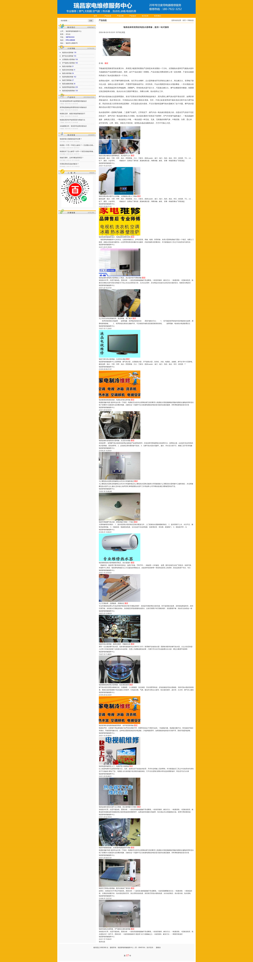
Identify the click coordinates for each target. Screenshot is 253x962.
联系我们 (157, 16)
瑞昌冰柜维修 (67, 73)
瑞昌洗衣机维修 (67, 70)
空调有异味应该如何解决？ (69, 164)
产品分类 (120, 16)
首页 (95, 16)
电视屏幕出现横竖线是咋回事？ (71, 139)
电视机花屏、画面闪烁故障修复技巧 (72, 113)
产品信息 (107, 16)
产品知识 (132, 16)
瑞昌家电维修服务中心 (107, 163)
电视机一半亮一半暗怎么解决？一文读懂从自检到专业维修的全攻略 (77, 145)
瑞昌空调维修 (67, 80)
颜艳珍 (158, 947)
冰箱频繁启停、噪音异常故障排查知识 (73, 126)
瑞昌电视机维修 (67, 77)
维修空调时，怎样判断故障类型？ (72, 158)
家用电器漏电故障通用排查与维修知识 (73, 107)
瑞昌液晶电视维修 (68, 90)
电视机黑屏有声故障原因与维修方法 (72, 120)
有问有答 (145, 16)
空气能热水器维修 (68, 63)
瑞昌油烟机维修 (67, 84)
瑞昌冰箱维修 (67, 66)
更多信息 (102, 942)
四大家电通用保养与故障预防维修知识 (73, 101)
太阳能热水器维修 (68, 59)
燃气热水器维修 (67, 56)
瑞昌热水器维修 (67, 52)
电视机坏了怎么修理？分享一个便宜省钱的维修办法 (77, 151)
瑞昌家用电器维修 (68, 87)
